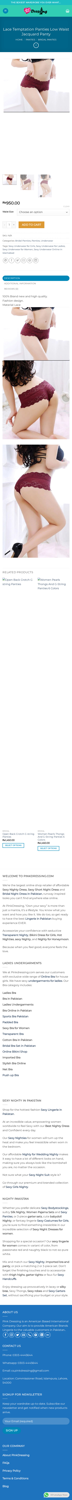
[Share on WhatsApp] (5, 260)
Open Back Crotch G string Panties (18, 835)
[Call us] (29, 1335)
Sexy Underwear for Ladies (50, 246)
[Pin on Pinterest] (29, 260)
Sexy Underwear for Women (18, 249)
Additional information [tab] (20, 283)
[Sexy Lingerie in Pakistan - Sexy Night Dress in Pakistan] (36, 11)
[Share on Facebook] (11, 260)
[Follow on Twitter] (17, 1335)
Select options (13, 845)
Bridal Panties (47, 39)
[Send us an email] (23, 1335)
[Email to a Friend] (23, 260)
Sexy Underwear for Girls (22, 246)
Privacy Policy (12, 1470)
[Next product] (36, 45)
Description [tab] (12, 278)
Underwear (47, 241)
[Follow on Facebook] (5, 1335)
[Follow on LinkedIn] (42, 1335)
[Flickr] (48, 1335)
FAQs (6, 1462)
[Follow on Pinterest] (36, 1335)
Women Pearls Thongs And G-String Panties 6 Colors (51, 837)
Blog (6, 1486)
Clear (66, 206)
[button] (5, 11)
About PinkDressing (16, 1455)
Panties (30, 39)
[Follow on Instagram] (11, 1335)
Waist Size (8, 212)
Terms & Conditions (15, 1478)
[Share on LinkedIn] (36, 260)
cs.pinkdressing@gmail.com (30, 1370)
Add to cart (31, 224)
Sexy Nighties (17, 1138)
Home (19, 39)
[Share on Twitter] (17, 260)
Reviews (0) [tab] (11, 289)
